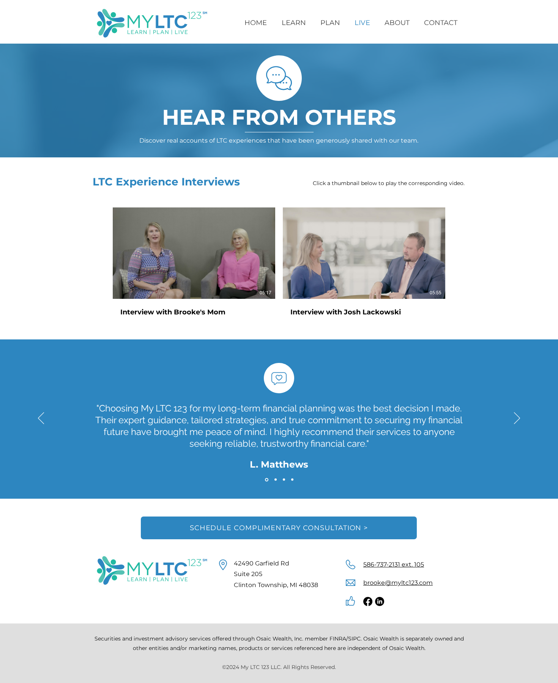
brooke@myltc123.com (398, 582)
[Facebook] (367, 601)
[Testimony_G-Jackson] (284, 480)
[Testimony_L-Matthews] (266, 479)
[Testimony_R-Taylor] (292, 480)
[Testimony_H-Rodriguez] (275, 480)
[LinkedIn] (379, 601)
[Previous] (41, 418)
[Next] (517, 418)
